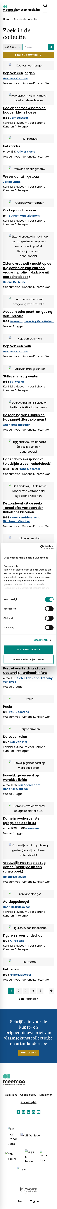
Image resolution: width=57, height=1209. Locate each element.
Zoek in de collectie (25, 19)
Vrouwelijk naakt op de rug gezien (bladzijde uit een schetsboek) (24, 867)
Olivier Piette (26, 151)
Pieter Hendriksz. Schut (26, 517)
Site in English (28, 1102)
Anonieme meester (16, 425)
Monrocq (16, 321)
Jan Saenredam (29, 785)
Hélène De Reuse (14, 282)
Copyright (11, 1095)
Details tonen (40, 639)
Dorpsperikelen (15, 736)
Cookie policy (28, 1095)
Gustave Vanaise (15, 78)
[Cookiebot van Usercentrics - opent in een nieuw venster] (41, 547)
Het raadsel (12, 146)
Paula (7, 706)
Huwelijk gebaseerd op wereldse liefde (21, 777)
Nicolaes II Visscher (16, 521)
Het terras (11, 969)
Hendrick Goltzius (15, 789)
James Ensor (19, 118)
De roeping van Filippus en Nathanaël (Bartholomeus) (24, 417)
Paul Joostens (19, 712)
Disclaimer (45, 1095)
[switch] (49, 608)
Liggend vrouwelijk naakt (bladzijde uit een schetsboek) (27, 461)
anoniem (32, 828)
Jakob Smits (12, 182)
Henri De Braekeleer (16, 907)
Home (6, 19)
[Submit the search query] (51, 47)
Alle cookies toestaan (28, 649)
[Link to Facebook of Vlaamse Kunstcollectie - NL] (18, 1112)
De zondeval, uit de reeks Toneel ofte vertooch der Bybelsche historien (23, 507)
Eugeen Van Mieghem (24, 215)
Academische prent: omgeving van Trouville (27, 313)
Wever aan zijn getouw (21, 176)
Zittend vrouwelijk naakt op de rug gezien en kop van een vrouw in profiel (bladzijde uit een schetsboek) (27, 270)
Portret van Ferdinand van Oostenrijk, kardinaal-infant (25, 670)
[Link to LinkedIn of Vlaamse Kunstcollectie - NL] (28, 1112)
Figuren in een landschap (23, 935)
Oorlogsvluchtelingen (20, 210)
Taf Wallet (17, 382)
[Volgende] (51, 991)
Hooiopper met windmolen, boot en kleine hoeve (24, 110)
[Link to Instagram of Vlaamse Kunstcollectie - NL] (23, 1112)
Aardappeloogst (16, 901)
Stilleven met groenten (21, 376)
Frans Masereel (29, 469)
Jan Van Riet (18, 742)
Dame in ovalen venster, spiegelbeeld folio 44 (22, 820)
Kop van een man (17, 346)
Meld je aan (28, 1052)
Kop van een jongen (19, 73)
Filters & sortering (26, 54)
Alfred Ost (17, 941)
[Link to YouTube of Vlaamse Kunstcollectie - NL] (38, 1112)
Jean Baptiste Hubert (39, 321)
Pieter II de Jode (28, 678)
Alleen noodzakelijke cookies (28, 659)
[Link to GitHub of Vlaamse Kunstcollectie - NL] (33, 1112)
